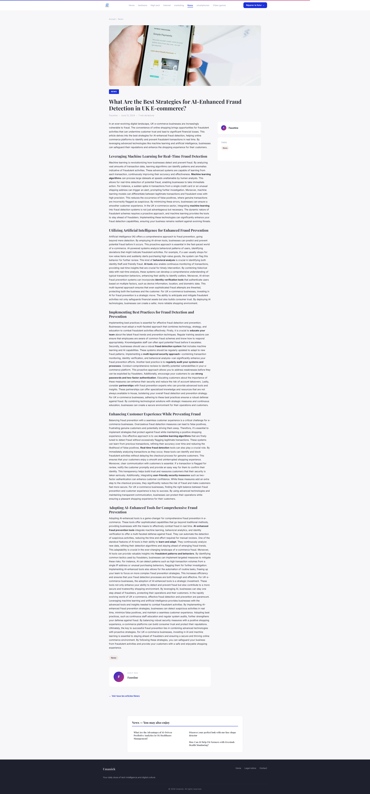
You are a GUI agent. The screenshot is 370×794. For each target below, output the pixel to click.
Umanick (109, 769)
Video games (219, 5)
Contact (263, 768)
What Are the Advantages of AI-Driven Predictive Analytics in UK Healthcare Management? (153, 735)
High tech (155, 5)
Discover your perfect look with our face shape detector (212, 734)
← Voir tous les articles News (124, 696)
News (190, 5)
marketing (179, 5)
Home (132, 5)
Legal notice (250, 768)
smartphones (203, 5)
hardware (142, 5)
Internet (167, 5)
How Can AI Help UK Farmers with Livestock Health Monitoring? (212, 744)
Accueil (112, 19)
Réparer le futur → (255, 5)
